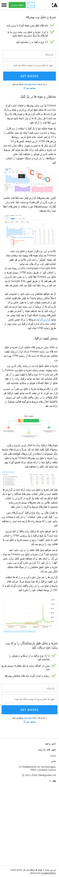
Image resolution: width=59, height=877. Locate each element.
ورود (31, 5)
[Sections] (4, 5)
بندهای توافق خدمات (29, 84)
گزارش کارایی (43, 319)
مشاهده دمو (31, 88)
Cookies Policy (48, 872)
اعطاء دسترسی (17, 5)
